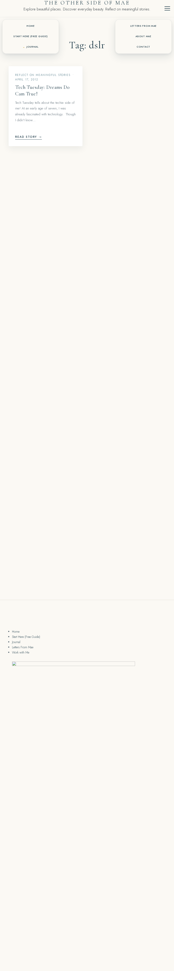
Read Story (28, 137)
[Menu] (167, 8)
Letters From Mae (143, 26)
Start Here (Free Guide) (30, 36)
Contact (143, 46)
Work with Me (20, 652)
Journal (33, 46)
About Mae (143, 36)
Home (31, 26)
